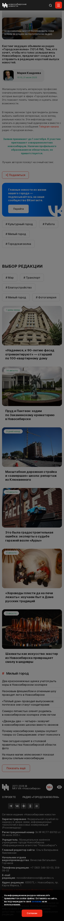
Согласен (32, 913)
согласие (36, 901)
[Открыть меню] (58, 5)
